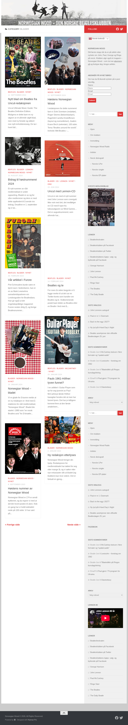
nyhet (28, 92)
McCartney (70, 368)
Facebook (93, 527)
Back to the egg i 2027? (99, 322)
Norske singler (98, 170)
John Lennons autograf (99, 310)
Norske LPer (97, 164)
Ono (50, 184)
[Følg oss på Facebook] (117, 29)
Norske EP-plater (99, 175)
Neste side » (73, 524)
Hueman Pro (32, 720)
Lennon (29, 170)
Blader (20, 92)
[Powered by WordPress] (15, 720)
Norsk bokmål (98, 39)
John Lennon (95, 271)
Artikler (93, 152)
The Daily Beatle (97, 294)
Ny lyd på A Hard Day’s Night (102, 327)
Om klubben (95, 135)
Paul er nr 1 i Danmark (99, 316)
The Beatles (95, 289)
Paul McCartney (97, 277)
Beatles (12, 92)
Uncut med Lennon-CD (61, 191)
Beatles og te (56, 285)
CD (57, 181)
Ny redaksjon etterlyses (62, 455)
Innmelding (94, 141)
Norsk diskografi (97, 158)
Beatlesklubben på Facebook (102, 245)
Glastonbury (106, 387)
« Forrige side (12, 524)
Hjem (92, 129)
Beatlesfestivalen (97, 239)
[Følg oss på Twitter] (121, 29)
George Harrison (97, 266)
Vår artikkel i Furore (20, 279)
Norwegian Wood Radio (100, 146)
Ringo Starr (95, 283)
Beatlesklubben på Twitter (100, 251)
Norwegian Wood (16, 173)
